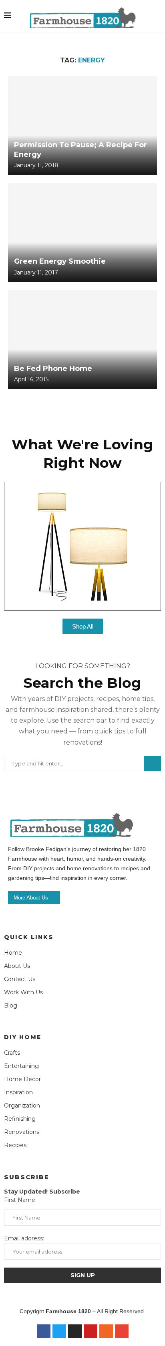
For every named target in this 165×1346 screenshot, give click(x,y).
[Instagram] (75, 1331)
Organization (22, 1105)
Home (13, 952)
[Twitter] (59, 1331)
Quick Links (28, 937)
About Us (17, 966)
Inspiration (18, 1092)
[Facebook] (43, 1331)
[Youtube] (90, 1331)
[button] (8, 540)
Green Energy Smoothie (60, 261)
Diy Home (22, 1037)
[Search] (157, 16)
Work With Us (23, 992)
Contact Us (19, 979)
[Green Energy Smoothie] (82, 232)
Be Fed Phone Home (53, 368)
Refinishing (20, 1119)
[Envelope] (122, 1331)
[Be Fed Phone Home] (82, 339)
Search (152, 763)
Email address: (24, 1238)
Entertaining (21, 1066)
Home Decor (22, 1079)
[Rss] (106, 1331)
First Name (19, 1200)
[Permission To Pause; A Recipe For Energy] (82, 125)
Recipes (15, 1145)
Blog (10, 1005)
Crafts (12, 1053)
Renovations (21, 1132)
